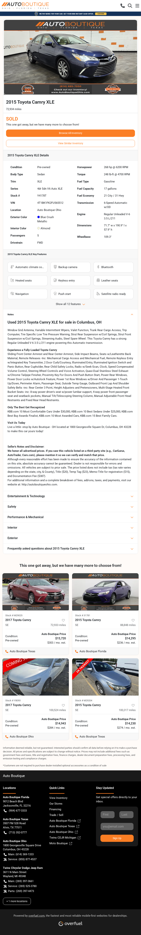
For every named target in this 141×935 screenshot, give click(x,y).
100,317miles (127, 710)
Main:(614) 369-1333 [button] (21, 854)
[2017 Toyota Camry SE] (35, 592)
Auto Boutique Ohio (61, 832)
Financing (55, 809)
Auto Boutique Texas (62, 826)
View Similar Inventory (70, 143)
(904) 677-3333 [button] (18, 810)
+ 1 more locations (16, 901)
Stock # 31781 (82, 615)
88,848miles (128, 625)
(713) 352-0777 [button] (18, 832)
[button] (122, 5)
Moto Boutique (58, 843)
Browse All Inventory (70, 133)
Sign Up (117, 838)
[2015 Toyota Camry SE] (105, 592)
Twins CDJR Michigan (62, 837)
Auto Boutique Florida (62, 820)
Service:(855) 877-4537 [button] (22, 859)
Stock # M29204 (83, 700)
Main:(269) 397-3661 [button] (21, 881)
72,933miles (58, 625)
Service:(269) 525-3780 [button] (22, 886)
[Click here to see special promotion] (70, 13)
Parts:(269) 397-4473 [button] (21, 891)
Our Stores (55, 803)
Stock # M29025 (13, 615)
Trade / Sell (56, 815)
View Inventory (58, 798)
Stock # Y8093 (13, 700)
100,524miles (57, 710)
